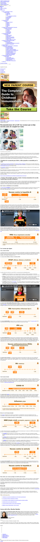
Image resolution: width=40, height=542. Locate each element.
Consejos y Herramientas (8, 46)
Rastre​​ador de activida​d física (10, 53)
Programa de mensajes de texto (11, 52)
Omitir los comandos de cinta (4, 0)
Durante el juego (8, 29)
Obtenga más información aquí (9, 382)
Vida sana (5, 21)
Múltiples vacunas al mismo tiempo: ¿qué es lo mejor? (10, 505)
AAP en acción (8, 57)
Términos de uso (4, 536)
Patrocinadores (3, 2)
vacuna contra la (5, 187)
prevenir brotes (37, 488)
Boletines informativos (9, 47)
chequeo (3, 414)
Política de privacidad (5, 535)
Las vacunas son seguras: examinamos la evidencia (10, 498)
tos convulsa (14, 281)
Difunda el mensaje (9, 59)
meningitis (4, 304)
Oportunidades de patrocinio (10, 58)
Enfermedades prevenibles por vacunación (12, 43)
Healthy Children (3, 120)
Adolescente (8, 13)
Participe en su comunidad (10, 37)
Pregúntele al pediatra (9, 51)
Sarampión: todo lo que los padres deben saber (9, 501)
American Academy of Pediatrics (20, 163)
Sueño (7, 26)
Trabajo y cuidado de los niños (11, 39)
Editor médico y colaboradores (11, 60)
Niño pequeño (8, 17)
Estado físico (8, 23)
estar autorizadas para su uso (4, 165)
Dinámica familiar (9, 35)
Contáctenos (4, 534)
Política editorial (4, 537)
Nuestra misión (6, 56)
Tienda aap (4, 61)
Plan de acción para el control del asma (12, 50)
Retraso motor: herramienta (10, 54)
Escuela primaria (8, 16)
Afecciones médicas (9, 42)
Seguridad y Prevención (8, 28)
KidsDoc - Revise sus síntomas (11, 49)
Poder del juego (8, 38)
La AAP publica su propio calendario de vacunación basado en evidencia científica (15, 500)
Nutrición (7, 24)
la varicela (17, 442)
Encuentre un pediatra (9, 48)
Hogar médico (8, 36)
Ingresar (1, 3)
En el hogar (2, 69)
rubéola (4, 440)
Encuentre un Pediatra (3, 63)
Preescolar (7, 18)
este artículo (3, 167)
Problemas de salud (7, 41)
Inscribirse (5, 3)
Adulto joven (8, 14)
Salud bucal (8, 25)
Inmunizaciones (8, 32)
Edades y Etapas (6, 12)
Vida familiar (6, 34)
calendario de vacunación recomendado (7, 163)
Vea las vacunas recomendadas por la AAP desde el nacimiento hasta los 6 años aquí (13, 175)
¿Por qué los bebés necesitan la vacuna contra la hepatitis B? (11, 503)
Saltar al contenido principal (4, 1)
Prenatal (7, 19)
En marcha (8, 30)
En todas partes (8, 31)
